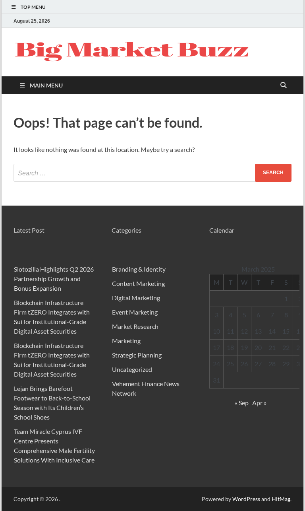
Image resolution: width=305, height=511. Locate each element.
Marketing (126, 340)
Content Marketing (138, 283)
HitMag (281, 498)
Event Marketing (135, 312)
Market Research (135, 326)
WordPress (246, 498)
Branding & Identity (139, 269)
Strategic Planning (137, 355)
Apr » (259, 402)
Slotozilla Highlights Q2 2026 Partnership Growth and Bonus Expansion (54, 278)
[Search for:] (152, 173)
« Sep (242, 402)
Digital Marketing (136, 297)
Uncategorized (132, 369)
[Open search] (284, 85)
